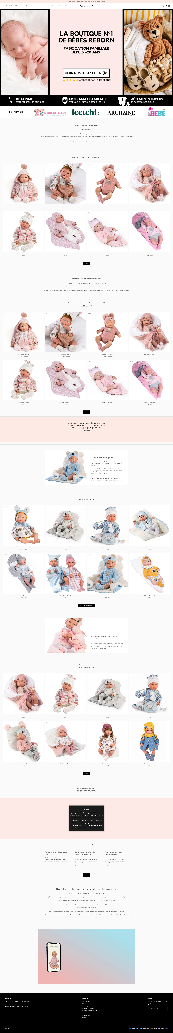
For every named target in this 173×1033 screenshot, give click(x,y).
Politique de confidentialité (88, 1008)
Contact (83, 1017)
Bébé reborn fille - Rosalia (149, 763)
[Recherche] (163, 6)
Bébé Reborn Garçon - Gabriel (24, 595)
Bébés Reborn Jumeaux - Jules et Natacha (66, 595)
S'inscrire (153, 1013)
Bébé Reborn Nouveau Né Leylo (23, 548)
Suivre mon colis (85, 1001)
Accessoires (72, 6)
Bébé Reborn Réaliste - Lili (23, 206)
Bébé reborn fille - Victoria (107, 763)
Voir (86, 263)
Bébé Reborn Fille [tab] (78, 157)
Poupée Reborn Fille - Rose (65, 763)
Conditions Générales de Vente (89, 1010)
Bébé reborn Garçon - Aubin (149, 595)
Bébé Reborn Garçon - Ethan (65, 548)
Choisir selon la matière (62, 6)
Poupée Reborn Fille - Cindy (65, 254)
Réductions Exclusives (49, 6)
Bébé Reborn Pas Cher (37, 6)
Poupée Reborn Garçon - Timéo (149, 548)
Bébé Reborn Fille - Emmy (24, 763)
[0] (166, 6)
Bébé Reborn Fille (13, 6)
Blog (82, 1003)
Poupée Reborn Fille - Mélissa (149, 254)
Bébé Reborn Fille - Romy (66, 206)
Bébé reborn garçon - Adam (107, 595)
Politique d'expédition (86, 1015)
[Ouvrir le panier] (169, 6)
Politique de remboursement (88, 1013)
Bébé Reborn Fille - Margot (107, 206)
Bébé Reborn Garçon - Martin (107, 548)
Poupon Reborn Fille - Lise (23, 254)
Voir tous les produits (86, 605)
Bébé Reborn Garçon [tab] (94, 157)
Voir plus (47, 865)
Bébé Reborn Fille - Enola (149, 206)
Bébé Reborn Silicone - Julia (107, 254)
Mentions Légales (85, 1006)
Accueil (5, 6)
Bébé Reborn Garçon (24, 6)
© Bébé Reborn (8, 1028)
